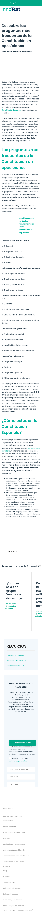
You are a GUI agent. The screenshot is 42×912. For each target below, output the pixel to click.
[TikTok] (22, 812)
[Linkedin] (34, 551)
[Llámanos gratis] (27, 3)
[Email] (38, 551)
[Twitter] (25, 551)
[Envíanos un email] (23, 3)
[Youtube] (28, 812)
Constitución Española (15, 665)
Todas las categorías (15, 655)
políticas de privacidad (18, 761)
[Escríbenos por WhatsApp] (31, 2)
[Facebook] (21, 551)
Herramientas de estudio (16, 660)
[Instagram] (11, 812)
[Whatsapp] (30, 551)
